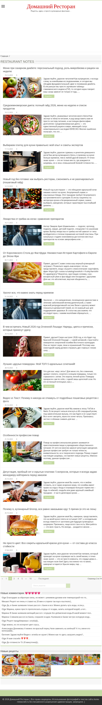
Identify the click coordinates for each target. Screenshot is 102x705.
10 (30, 578)
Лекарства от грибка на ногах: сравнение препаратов (33, 218)
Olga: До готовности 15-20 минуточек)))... (20, 642)
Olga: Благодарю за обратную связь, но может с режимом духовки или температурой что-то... (44, 597)
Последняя (43, 578)
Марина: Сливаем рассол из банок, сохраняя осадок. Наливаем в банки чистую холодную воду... (46, 617)
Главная (4, 56)
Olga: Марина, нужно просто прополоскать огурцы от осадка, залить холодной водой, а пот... (44, 609)
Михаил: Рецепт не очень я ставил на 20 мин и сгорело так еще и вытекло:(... (37, 601)
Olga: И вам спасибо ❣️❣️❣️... (15, 638)
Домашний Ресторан (51, 6)
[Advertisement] (51, 30)
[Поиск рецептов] (68, 586)
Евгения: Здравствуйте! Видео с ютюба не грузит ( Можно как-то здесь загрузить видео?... (43, 634)
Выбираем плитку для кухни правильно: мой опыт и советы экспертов (43, 145)
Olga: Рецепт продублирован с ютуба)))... (20, 621)
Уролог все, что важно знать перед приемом (28, 292)
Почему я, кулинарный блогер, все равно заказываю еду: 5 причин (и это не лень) (49, 509)
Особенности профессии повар (21, 435)
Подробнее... (49, 96)
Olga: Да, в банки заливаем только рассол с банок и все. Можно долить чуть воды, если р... (43, 605)
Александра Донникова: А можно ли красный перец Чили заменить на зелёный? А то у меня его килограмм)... (46, 629)
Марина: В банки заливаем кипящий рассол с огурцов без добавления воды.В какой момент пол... (47, 613)
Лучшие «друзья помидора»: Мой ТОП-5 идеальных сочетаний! (39, 363)
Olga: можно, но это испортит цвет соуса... (21, 624)
